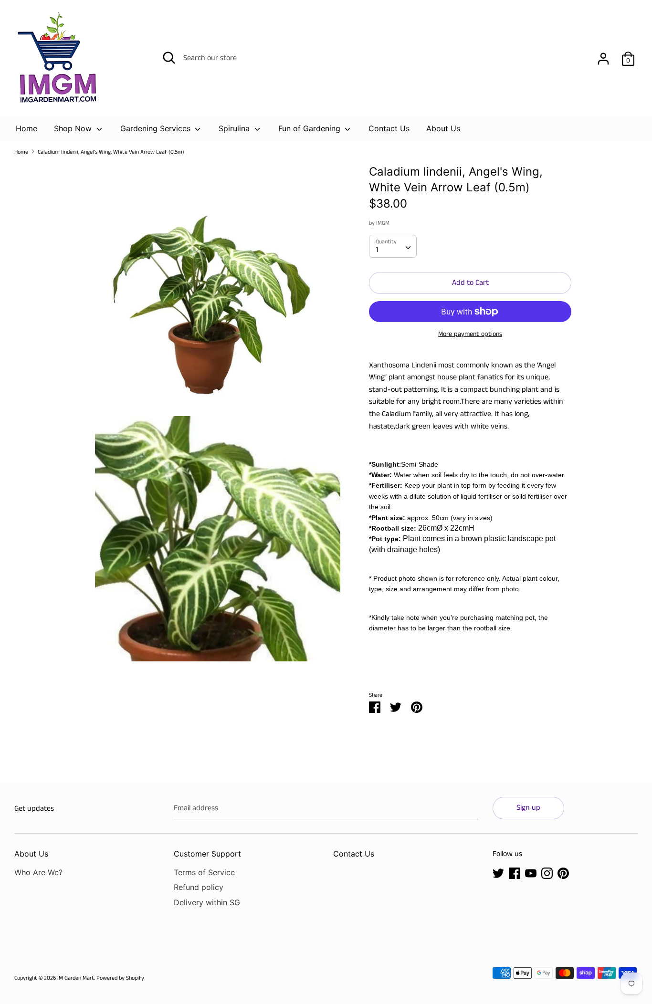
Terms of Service (204, 872)
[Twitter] (498, 873)
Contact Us (389, 128)
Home (26, 128)
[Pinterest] (563, 873)
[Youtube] (530, 873)
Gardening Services (156, 128)
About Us (443, 128)
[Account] (603, 55)
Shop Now (74, 128)
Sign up (528, 807)
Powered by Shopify (120, 978)
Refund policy (198, 887)
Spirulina (235, 128)
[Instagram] (547, 873)
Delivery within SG (207, 902)
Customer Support (207, 853)
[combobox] (393, 246)
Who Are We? (38, 872)
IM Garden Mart (75, 978)
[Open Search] (169, 57)
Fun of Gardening (310, 128)
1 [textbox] (377, 249)
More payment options (470, 334)
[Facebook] (514, 873)
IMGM (382, 223)
